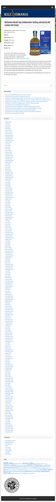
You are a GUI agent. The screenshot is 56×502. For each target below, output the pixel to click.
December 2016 (9, 296)
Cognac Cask (19, 465)
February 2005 (8, 425)
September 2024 (9, 160)
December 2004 (9, 426)
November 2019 (9, 252)
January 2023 (8, 190)
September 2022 (9, 197)
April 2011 (7, 363)
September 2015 (9, 314)
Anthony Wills (28, 463)
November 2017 (9, 282)
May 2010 (7, 373)
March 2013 (8, 348)
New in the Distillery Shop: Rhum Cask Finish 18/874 (18, 94)
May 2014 (7, 328)
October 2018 (8, 267)
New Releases (8, 444)
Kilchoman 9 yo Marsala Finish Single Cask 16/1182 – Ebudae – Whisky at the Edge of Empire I (28, 99)
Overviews (7, 447)
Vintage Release (30, 473)
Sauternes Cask (31, 471)
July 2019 (7, 259)
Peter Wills (39, 470)
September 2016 (9, 299)
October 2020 (8, 235)
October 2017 (8, 284)
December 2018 (9, 264)
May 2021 (7, 224)
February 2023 (8, 189)
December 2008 (9, 390)
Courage (34, 498)
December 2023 (9, 172)
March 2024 (8, 170)
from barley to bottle (10, 440)
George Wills (9, 466)
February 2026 (8, 132)
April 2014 (7, 329)
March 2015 (8, 318)
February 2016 (8, 308)
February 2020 (8, 249)
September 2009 (9, 381)
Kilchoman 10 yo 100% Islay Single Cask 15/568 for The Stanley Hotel (22, 103)
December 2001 (9, 432)
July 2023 (7, 180)
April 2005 (7, 423)
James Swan (33, 466)
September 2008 (9, 393)
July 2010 (7, 371)
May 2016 (7, 303)
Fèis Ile (47, 465)
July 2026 (7, 123)
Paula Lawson (33, 469)
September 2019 (9, 256)
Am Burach (21, 463)
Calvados (6, 465)
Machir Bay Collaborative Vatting (26, 468)
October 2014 (8, 323)
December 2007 (9, 396)
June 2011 (7, 359)
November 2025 (9, 137)
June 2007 (7, 403)
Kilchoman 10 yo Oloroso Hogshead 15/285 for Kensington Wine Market (22, 106)
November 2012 (9, 351)
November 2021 (9, 214)
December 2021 (9, 212)
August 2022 (8, 199)
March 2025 (8, 150)
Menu (4, 7)
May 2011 (7, 361)
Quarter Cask (11, 471)
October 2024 (8, 158)
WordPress (27, 498)
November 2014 (9, 321)
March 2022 (8, 207)
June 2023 (7, 182)
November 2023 (9, 174)
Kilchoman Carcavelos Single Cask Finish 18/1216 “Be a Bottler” (20, 110)
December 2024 (9, 155)
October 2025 (8, 138)
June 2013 (7, 344)
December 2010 (9, 365)
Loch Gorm (7, 468)
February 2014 (8, 333)
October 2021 (8, 215)
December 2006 (9, 406)
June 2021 (7, 222)
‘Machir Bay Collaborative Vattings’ (22, 58)
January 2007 (8, 405)
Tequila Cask (14, 473)
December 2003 (9, 428)
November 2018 (9, 266)
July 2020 (7, 241)
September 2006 (9, 410)
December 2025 (9, 135)
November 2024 (9, 157)
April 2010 (7, 375)
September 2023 (9, 177)
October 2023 (8, 175)
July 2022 (7, 200)
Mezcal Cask (11, 469)
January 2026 (8, 133)
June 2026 (7, 125)
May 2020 (7, 244)
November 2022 (9, 194)
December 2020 (9, 232)
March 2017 (8, 292)
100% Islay (8, 463)
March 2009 (8, 386)
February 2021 (8, 229)
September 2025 (9, 140)
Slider (39, 471)
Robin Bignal (19, 471)
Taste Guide (8, 449)
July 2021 (7, 220)
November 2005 (9, 418)
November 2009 (9, 380)
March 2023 (8, 187)
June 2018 (7, 272)
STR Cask (7, 473)
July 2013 (7, 343)
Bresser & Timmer (44, 463)
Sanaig (24, 471)
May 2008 (7, 395)
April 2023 (7, 185)
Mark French (48, 468)
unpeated (24, 473)
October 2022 (8, 195)
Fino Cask (43, 465)
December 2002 (9, 430)
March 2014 (8, 331)
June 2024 (7, 165)
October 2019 (8, 254)
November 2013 (9, 338)
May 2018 (7, 274)
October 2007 (8, 400)
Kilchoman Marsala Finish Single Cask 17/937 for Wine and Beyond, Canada (23, 108)
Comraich (24, 465)
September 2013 (9, 341)
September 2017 (9, 286)
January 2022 (8, 210)
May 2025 (7, 147)
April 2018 (7, 276)
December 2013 (9, 336)
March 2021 (8, 227)
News (6, 445)
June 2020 (7, 242)
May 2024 (7, 167)
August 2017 (8, 287)
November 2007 (9, 398)
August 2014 (8, 324)
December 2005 (9, 416)
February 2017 (8, 294)
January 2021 (8, 230)
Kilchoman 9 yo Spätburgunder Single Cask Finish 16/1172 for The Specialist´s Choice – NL (27, 98)
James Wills (39, 466)
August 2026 (8, 122)
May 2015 (7, 316)
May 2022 (7, 204)
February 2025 (8, 152)
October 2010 (8, 368)
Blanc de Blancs (37, 463)
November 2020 (9, 234)
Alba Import (16, 463)
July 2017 (7, 289)
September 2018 (9, 269)
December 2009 (9, 378)
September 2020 (9, 237)
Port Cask (47, 469)
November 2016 (9, 298)
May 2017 (7, 291)
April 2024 (7, 169)
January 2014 (8, 334)
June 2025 (7, 145)
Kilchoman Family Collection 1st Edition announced (17, 96)
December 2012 (9, 349)
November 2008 (9, 391)
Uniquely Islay (19, 473)
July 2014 (7, 326)
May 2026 (7, 127)
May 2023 (7, 184)
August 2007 (8, 401)
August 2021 (8, 219)
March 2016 (8, 306)
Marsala (5, 470)
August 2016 (8, 301)
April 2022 (7, 205)
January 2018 (8, 279)
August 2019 (8, 257)
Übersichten (8, 454)
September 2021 (9, 217)
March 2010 (8, 376)
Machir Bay (15, 468)
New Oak (16, 469)
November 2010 (9, 366)
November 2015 (9, 311)
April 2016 (7, 304)
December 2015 (9, 309)
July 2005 (7, 420)
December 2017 (9, 281)
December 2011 (9, 358)
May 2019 (7, 261)
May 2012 (7, 354)
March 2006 (8, 413)
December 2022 (9, 192)
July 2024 (7, 163)
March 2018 (8, 277)
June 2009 (7, 383)
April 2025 (7, 148)
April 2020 (7, 246)
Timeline (7, 452)
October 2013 (8, 339)
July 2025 (7, 143)
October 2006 (8, 408)
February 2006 (8, 415)
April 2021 (7, 225)
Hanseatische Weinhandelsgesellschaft (20, 466)
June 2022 (7, 202)
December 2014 (9, 319)
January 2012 (8, 356)
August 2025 (8, 142)
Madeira (35, 468)
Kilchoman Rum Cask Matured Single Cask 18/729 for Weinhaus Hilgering (23, 111)
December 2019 (9, 251)
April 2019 (7, 262)
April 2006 (7, 411)
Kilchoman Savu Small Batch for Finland (14, 113)
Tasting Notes (8, 450)
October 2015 (8, 313)
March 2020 (8, 247)
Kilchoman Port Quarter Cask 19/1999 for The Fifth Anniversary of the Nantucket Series (26, 101)
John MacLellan (46, 466)
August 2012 (8, 353)
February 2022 (8, 209)
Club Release (13, 465)
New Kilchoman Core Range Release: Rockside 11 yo (17, 104)
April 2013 (7, 346)
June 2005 (7, 421)
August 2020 (8, 239)
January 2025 (8, 153)
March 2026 (8, 130)
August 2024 (8, 162)
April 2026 (7, 128)
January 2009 (8, 388)
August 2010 (8, 370)
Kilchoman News (9, 442)
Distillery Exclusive (34, 465)
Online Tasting (22, 470)
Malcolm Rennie (42, 468)
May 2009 (7, 385)
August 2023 (8, 179)
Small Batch (45, 471)
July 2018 (7, 271)
